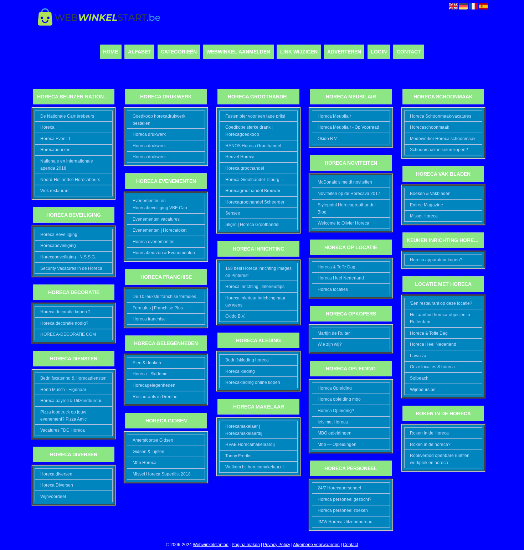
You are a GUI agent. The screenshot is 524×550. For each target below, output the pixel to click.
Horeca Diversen (56, 485)
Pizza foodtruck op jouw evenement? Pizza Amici (64, 416)
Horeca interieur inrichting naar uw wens (255, 301)
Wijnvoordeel (53, 496)
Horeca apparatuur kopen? (436, 259)
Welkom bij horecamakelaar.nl (254, 466)
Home (110, 52)
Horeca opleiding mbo (339, 399)
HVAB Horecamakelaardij (250, 444)
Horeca (47, 127)
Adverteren (344, 52)
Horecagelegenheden (154, 385)
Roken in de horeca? (430, 444)
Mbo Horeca (144, 462)
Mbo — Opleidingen (337, 444)
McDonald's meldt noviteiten (345, 182)
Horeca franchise (149, 319)
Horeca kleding (240, 371)
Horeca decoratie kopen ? (65, 311)
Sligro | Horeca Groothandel (252, 224)
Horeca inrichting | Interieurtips (254, 286)
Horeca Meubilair (334, 116)
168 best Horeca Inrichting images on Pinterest (258, 272)
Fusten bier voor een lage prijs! (255, 116)
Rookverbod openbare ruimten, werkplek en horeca (440, 459)
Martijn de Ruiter (334, 333)
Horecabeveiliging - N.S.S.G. (68, 257)
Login (379, 52)
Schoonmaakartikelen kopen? (439, 149)
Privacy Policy (276, 544)
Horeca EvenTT (55, 138)
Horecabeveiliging (58, 245)
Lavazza (418, 355)
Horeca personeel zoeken (343, 510)
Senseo (232, 213)
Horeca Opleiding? (336, 410)
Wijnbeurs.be (423, 389)
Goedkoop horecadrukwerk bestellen (159, 120)
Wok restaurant (55, 190)
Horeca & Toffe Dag (336, 266)
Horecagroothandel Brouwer (253, 190)
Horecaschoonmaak (429, 127)
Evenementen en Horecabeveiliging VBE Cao (160, 204)
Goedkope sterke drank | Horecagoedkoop (249, 131)
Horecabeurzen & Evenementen (164, 252)
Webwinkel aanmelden (238, 52)
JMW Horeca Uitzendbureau (345, 521)
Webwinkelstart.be (210, 544)
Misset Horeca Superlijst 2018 (162, 474)
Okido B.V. (235, 316)
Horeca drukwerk (149, 134)
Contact (409, 52)
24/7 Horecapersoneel (339, 487)
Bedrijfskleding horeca (247, 360)
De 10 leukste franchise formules (164, 296)
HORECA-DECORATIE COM (68, 334)
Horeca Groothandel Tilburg (252, 179)
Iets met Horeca (333, 422)
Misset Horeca (424, 216)
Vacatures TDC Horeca (62, 430)
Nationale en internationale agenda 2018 (66, 165)
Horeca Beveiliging (58, 234)
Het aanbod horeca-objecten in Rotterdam (440, 318)
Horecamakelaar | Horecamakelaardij (243, 430)
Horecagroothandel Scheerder (254, 202)
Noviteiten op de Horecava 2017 (349, 193)
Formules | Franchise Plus (158, 307)
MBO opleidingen (334, 433)
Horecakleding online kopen (252, 382)
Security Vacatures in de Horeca (71, 268)
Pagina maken (246, 544)
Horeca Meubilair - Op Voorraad (348, 127)
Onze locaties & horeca (432, 366)
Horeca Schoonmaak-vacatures (440, 116)
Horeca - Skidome (150, 373)
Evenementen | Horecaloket (159, 230)
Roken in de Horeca (429, 433)
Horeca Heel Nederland (341, 278)
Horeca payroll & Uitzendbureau (71, 400)
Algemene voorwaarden (316, 544)
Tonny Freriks (238, 455)
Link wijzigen (299, 52)
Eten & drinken (147, 362)
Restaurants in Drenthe (155, 396)
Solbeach (419, 378)
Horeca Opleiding (335, 388)
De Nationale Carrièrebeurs (67, 116)
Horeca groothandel (244, 168)
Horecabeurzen (55, 149)
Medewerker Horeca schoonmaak (443, 138)
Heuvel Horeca (240, 156)
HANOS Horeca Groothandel (253, 145)
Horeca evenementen (154, 241)
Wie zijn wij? (330, 344)
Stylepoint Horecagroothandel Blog (347, 208)
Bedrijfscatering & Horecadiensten (73, 378)
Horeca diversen (56, 474)
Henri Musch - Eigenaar (63, 389)
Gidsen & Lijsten (148, 451)
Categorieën (179, 52)
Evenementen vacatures (156, 219)
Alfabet (139, 52)
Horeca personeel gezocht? (344, 499)
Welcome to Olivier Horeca (343, 223)
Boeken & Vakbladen (430, 193)
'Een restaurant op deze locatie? (441, 303)
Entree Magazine (426, 204)
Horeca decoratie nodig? (64, 323)
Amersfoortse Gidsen (153, 440)
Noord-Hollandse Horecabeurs (70, 179)
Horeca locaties (333, 289)
